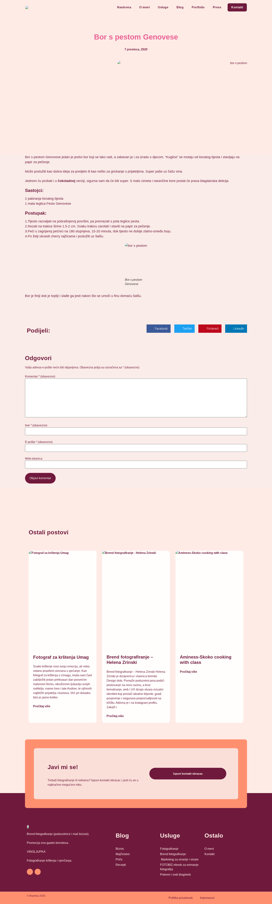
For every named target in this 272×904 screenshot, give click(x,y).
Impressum (207, 897)
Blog (180, 7)
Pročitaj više (41, 706)
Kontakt (237, 7)
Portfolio (198, 7)
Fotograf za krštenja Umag (61, 657)
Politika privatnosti (181, 897)
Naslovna (124, 7)
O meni (144, 7)
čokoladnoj (66, 181)
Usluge (163, 7)
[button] (159, 328)
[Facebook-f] (30, 872)
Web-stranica (33, 458)
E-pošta (39, 442)
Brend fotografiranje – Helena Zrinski (130, 659)
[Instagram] (38, 872)
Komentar (40, 376)
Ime (36, 425)
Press (217, 7)
